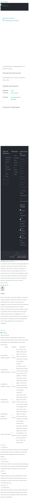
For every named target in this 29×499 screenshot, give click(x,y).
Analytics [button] (3, 471)
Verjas (6, 176)
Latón (15, 174)
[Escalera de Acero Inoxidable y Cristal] (23, 217)
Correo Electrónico (21, 257)
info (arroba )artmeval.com (23, 193)
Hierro (12, 90)
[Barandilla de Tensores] (23, 245)
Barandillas (13, 99)
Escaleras (7, 159)
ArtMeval (17, 252)
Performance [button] (4, 459)
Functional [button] (3, 445)
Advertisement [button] (4, 485)
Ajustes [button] (2, 282)
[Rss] (4, 183)
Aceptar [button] (6, 282)
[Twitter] (7, 179)
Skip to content (4, 1)
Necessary (4, 332)
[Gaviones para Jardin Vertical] (23, 228)
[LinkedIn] (7, 183)
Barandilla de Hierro (16, 97)
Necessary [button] (3, 330)
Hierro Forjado (14, 92)
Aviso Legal (15, 255)
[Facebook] (4, 179)
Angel (19, 66)
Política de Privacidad (22, 255)
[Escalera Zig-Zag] (23, 235)
